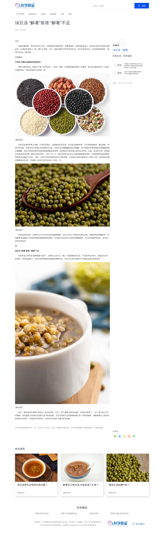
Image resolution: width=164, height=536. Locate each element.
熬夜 (70, 14)
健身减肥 (53, 14)
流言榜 (43, 14)
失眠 (62, 14)
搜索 (144, 5)
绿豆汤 (116, 50)
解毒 (125, 50)
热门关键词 (20, 14)
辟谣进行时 (32, 14)
